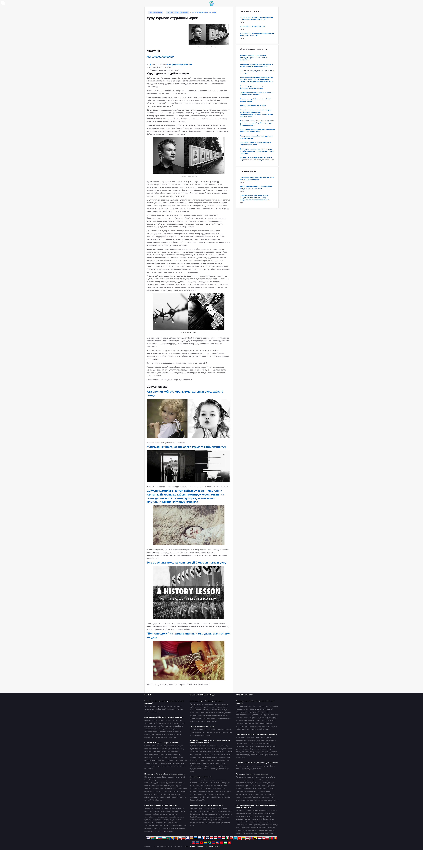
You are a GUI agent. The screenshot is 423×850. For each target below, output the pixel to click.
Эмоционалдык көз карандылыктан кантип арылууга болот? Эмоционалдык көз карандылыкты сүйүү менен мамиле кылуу (256, 79)
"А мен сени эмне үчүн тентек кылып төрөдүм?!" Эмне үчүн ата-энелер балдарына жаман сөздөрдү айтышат (254, 198)
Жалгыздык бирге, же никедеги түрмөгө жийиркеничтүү (186, 447)
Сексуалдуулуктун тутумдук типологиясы (206, 805)
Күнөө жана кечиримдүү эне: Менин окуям (160, 805)
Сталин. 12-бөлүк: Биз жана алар (252, 26)
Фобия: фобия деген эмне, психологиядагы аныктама (257, 763)
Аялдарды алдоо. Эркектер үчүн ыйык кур (207, 701)
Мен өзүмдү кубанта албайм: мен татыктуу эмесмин (164, 774)
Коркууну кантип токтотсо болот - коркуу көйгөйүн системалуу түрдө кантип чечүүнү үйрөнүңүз (257, 151)
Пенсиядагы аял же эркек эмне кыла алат (252, 774)
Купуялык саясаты (213, 846)
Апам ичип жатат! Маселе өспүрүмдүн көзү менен (163, 717)
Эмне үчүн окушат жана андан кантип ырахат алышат (257, 734)
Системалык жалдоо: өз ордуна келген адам (161, 743)
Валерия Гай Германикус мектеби (253, 105)
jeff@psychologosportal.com (180, 64)
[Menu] (3, 3)
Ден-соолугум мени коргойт (201, 777)
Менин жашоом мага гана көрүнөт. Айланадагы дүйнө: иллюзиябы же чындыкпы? (253, 58)
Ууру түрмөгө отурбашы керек (160, 56)
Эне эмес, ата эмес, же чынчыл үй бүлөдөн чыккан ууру (186, 562)
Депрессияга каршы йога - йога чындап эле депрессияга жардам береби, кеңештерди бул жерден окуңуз (257, 123)
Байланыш (200, 846)
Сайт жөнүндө (190, 846)
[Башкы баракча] (211, 3)
